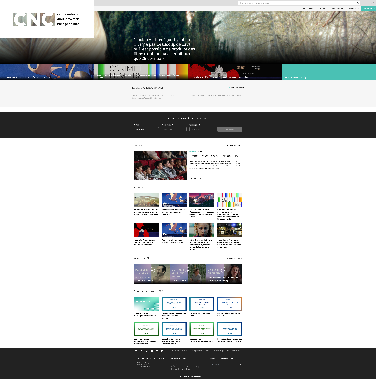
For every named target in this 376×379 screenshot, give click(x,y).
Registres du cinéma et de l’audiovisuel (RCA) (185, 367)
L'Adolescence (179, 280)
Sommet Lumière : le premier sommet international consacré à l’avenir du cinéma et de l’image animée (138, 76)
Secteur (136, 125)
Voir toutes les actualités (293, 77)
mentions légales (197, 376)
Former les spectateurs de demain (213, 156)
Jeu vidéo (323, 8)
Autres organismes (195, 351)
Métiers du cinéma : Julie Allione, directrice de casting (224, 279)
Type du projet (194, 125)
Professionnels (369, 8)
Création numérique (337, 8)
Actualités (175, 351)
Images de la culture (177, 365)
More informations (237, 87)
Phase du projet (167, 125)
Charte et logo (235, 351)
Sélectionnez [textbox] (140, 129)
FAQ (227, 351)
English (372, 3)
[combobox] (146, 129)
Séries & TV (312, 8)
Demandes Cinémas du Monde (180, 369)
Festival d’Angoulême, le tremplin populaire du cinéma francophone (220, 77)
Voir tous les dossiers (234, 145)
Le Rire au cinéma (145, 280)
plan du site (184, 376)
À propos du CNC (353, 8)
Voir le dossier (196, 178)
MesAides (174, 361)
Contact (366, 3)
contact (175, 376)
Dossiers (184, 351)
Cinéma (302, 8)
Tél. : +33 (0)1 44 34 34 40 (144, 367)
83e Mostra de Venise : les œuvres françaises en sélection (28, 77)
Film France (174, 363)
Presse (206, 351)
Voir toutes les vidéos (234, 258)
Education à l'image (217, 351)
